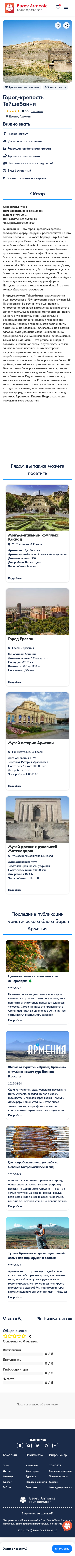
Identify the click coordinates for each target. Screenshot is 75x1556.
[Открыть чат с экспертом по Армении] (67, 1526)
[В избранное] (58, 25)
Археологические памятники (24, 87)
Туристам (31, 1476)
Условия (53, 1482)
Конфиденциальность (61, 1487)
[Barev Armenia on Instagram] (46, 1445)
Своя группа (32, 1471)
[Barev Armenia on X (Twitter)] (37, 1445)
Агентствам (32, 1465)
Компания (10, 1455)
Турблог (7, 1482)
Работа (7, 1487)
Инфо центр (58, 1455)
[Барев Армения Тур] (26, 8)
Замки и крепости (56, 87)
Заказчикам (34, 1455)
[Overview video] (37, 430)
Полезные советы (58, 1476)
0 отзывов (37, 111)
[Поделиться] (66, 25)
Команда (8, 1476)
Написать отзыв (57, 1318)
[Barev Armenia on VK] (55, 1445)
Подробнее (15, 1020)
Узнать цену (62, 1548)
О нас (6, 1465)
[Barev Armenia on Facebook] (20, 1445)
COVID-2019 (55, 1465)
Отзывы (7, 1471)
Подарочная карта (36, 1482)
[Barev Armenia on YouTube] (29, 1445)
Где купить (31, 1487)
